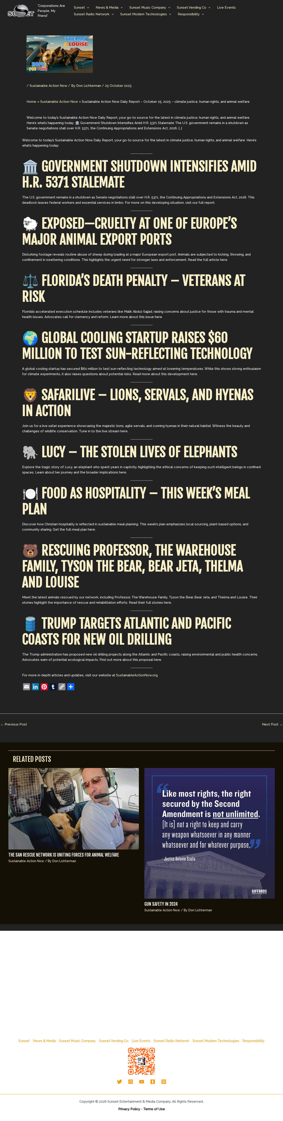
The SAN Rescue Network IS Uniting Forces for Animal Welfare (63, 855)
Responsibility (189, 14)
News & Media (107, 8)
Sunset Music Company (147, 8)
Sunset (79, 8)
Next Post (272, 724)
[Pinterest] (163, 1081)
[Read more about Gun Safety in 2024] (209, 833)
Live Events (226, 8)
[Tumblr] (152, 1081)
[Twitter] (119, 1081)
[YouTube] (141, 1081)
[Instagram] (130, 1081)
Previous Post (13, 724)
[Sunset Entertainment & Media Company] (21, 11)
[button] (87, 7)
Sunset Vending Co (191, 8)
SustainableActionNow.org (137, 675)
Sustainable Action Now (48, 86)
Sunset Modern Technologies (143, 14)
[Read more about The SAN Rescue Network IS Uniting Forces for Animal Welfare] (73, 809)
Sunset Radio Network (91, 14)
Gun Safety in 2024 (161, 904)
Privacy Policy (129, 1109)
